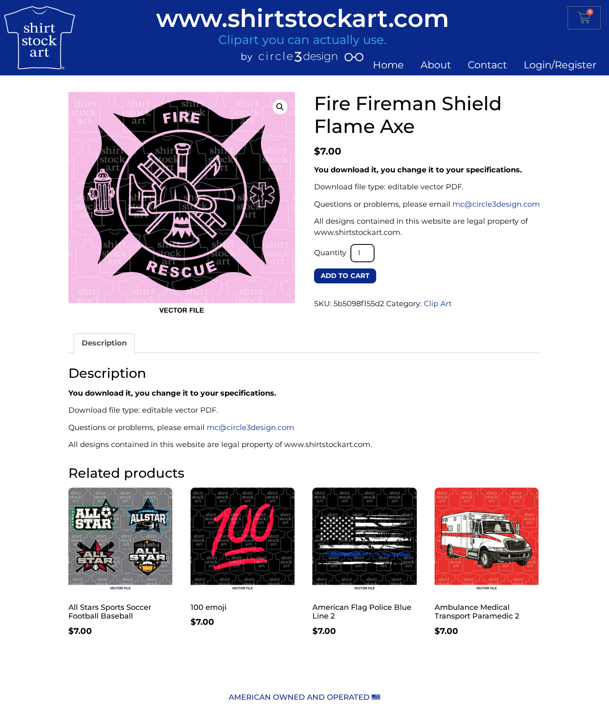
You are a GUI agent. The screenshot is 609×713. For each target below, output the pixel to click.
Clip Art (438, 303)
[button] (280, 106)
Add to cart (345, 276)
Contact (487, 65)
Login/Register (560, 65)
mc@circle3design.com (496, 204)
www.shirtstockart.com (302, 18)
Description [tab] (104, 343)
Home (388, 65)
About (435, 65)
